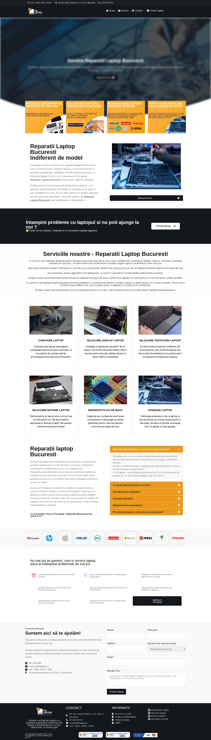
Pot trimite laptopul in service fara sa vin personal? (138, 512)
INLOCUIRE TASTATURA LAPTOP (160, 340)
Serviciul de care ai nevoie (162, 643)
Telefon (111, 643)
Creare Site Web (43, 736)
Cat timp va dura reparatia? (126, 492)
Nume (110, 629)
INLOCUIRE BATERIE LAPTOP (51, 410)
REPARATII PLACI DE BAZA (105, 410)
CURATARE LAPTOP (51, 340)
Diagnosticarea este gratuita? (127, 505)
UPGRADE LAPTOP (160, 410)
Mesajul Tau (113, 670)
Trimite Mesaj (116, 691)
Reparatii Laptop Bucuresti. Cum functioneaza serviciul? (141, 449)
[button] (146, 449)
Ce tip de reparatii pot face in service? (132, 485)
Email (110, 657)
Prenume (152, 629)
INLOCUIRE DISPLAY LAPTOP (105, 340)
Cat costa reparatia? (123, 498)
